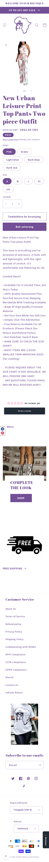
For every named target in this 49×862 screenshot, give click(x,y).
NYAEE (18, 857)
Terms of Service (15, 616)
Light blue (12, 159)
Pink (9, 151)
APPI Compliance (15, 654)
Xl (39, 181)
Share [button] (10, 426)
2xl (8, 189)
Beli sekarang (24, 227)
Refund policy (13, 624)
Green (24, 151)
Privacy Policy (13, 631)
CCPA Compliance (15, 662)
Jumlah (7, 196)
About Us (10, 608)
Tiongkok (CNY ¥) (23, 809)
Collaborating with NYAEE (20, 646)
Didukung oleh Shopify (30, 857)
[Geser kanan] (31, 91)
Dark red (11, 167)
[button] (4, 25)
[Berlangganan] (39, 765)
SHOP (21, 498)
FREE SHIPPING (12, 568)
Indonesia (22, 828)
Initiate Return (14, 692)
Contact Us (11, 685)
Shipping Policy (14, 639)
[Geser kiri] (18, 91)
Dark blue (34, 159)
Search (9, 677)
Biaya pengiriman (11, 139)
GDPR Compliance (16, 669)
